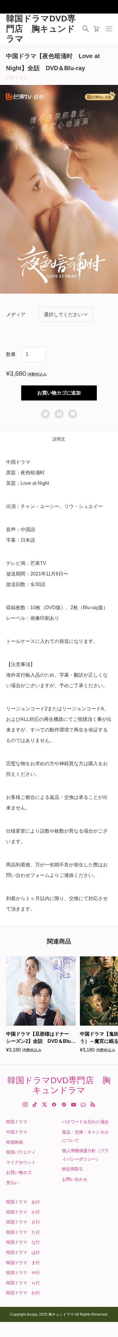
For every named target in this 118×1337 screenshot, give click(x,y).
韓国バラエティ (21, 1152)
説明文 (59, 439)
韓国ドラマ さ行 (23, 1222)
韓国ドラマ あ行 (23, 1201)
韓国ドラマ (16, 1121)
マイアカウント (21, 1162)
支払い (12, 1182)
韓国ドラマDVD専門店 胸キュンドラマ (41, 28)
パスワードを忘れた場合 (85, 1121)
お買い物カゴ (18, 1172)
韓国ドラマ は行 (23, 1252)
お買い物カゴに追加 (59, 392)
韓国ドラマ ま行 (23, 1262)
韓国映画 (14, 1142)
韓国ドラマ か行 (23, 1212)
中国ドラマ (16, 77)
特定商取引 (72, 1169)
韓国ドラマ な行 (23, 1242)
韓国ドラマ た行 (23, 1232)
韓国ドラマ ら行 (23, 1282)
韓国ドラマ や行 (23, 1272)
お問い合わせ (74, 1179)
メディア (15, 314)
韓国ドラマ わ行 (23, 1292)
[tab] (59, 439)
